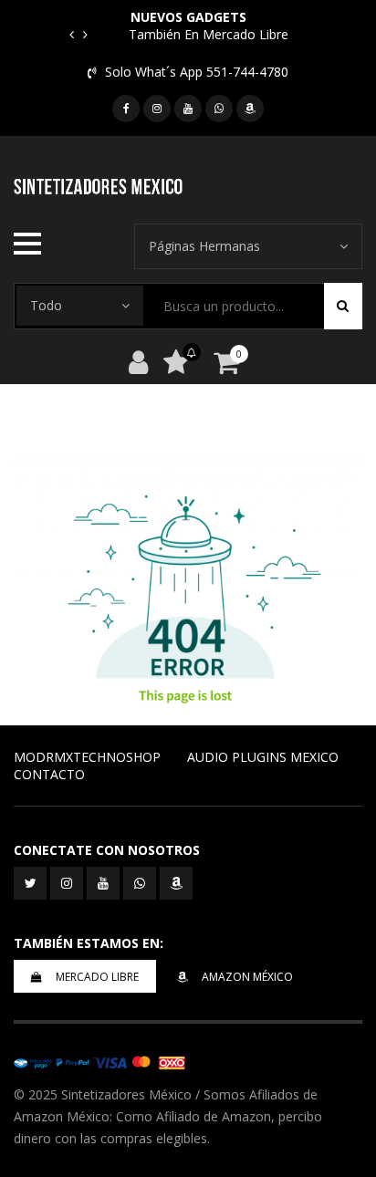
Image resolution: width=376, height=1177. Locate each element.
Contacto (49, 774)
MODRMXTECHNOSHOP (87, 757)
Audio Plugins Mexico (263, 757)
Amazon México (247, 976)
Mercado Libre (97, 976)
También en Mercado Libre (208, 34)
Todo (46, 305)
